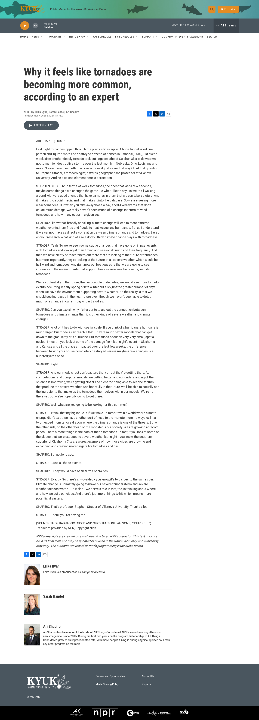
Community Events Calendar (182, 36)
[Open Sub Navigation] (41, 36)
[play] (24, 26)
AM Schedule (102, 36)
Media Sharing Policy (107, 684)
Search (212, 36)
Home (24, 36)
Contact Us (148, 676)
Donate (229, 9)
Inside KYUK (77, 36)
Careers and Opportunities (110, 676)
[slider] (40, 25)
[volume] (35, 26)
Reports (146, 684)
